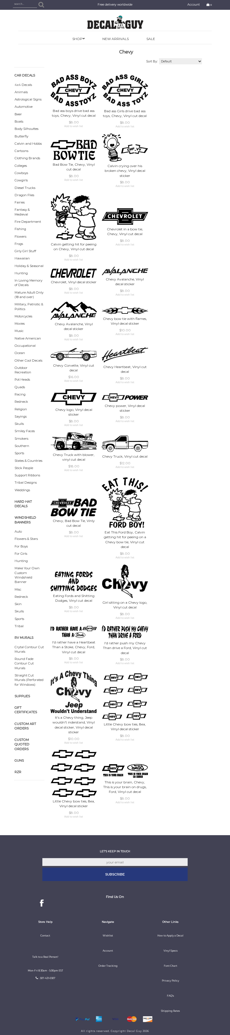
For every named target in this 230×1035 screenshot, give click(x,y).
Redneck (21, 402)
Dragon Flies (24, 195)
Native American (28, 338)
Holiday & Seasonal (29, 266)
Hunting (21, 273)
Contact (45, 935)
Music (19, 331)
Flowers (20, 236)
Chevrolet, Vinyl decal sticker (73, 282)
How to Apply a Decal (170, 935)
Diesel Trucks (25, 188)
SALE (150, 39)
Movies (20, 324)
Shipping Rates (170, 1011)
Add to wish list (73, 126)
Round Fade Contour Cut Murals (24, 663)
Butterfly (21, 136)
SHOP (77, 39)
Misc (18, 589)
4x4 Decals (23, 85)
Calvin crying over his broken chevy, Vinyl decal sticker (125, 170)
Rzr (18, 772)
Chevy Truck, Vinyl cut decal (125, 456)
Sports (19, 453)
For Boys (21, 546)
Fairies (20, 202)
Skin (18, 604)
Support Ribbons (27, 475)
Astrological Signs (28, 99)
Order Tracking (108, 965)
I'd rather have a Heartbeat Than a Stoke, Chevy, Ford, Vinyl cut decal (73, 647)
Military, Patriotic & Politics (29, 306)
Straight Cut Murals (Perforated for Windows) (29, 680)
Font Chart (170, 965)
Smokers (21, 439)
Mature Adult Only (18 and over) (29, 295)
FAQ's (170, 995)
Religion (21, 409)
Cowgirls (21, 180)
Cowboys (21, 173)
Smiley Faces (25, 431)
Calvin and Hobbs (28, 144)
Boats (19, 121)
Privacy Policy (170, 980)
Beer (18, 114)
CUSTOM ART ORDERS (25, 726)
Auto (18, 531)
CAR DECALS (25, 75)
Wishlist (108, 935)
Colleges (21, 166)
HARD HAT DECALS (23, 504)
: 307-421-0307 (47, 978)
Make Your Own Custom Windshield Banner (27, 575)
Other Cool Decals (28, 360)
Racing (20, 394)
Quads (20, 387)
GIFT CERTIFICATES (26, 710)
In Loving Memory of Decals (28, 282)
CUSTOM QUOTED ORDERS (22, 744)
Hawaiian (22, 258)
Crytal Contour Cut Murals (29, 649)
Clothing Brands (27, 158)
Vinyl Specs (171, 950)
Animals (21, 92)
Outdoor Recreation (23, 370)
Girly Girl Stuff (25, 251)
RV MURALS (24, 638)
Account (193, 4)
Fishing (20, 229)
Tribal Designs (26, 482)
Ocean (20, 353)
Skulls (19, 424)
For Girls (21, 554)
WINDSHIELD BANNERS (25, 520)
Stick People (24, 468)
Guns (19, 760)
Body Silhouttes (26, 129)
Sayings (21, 416)
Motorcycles (23, 316)
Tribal (19, 626)
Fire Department (28, 222)
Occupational (25, 346)
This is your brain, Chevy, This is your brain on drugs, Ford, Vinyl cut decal (125, 787)
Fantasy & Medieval (22, 212)
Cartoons (21, 151)
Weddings (22, 490)
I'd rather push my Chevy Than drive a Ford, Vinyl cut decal (125, 648)
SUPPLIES (22, 696)
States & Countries (28, 461)
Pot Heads (22, 379)
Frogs (19, 244)
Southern (22, 446)
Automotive (24, 107)
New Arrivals (115, 39)
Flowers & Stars (26, 539)
